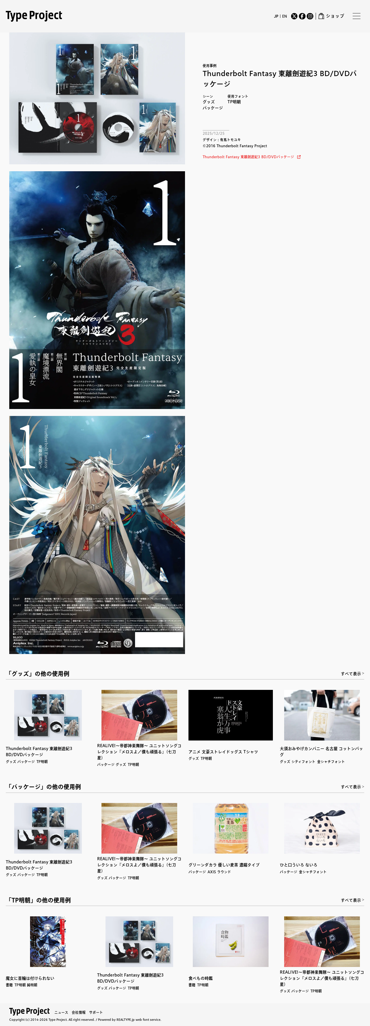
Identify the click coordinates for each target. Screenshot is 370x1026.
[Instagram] (310, 16)
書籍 (9, 985)
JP (276, 16)
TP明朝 (234, 102)
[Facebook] (302, 16)
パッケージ (213, 108)
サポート (96, 1012)
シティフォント (303, 761)
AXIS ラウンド (219, 872)
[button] (252, 157)
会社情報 (79, 1012)
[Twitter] (294, 16)
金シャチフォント (331, 761)
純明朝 (32, 985)
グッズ (209, 102)
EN (284, 16)
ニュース (61, 1012)
